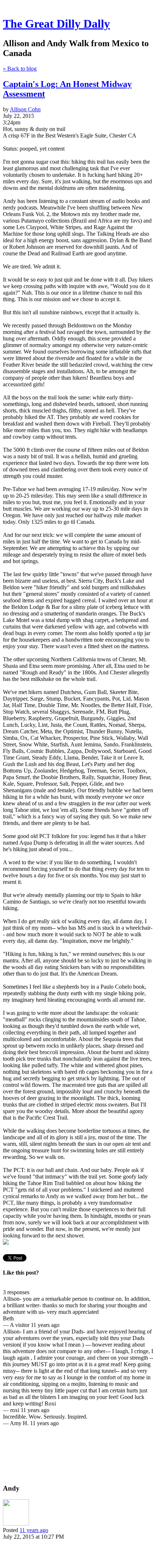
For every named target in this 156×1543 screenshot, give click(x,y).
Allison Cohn (25, 109)
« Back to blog (20, 68)
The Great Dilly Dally (56, 23)
